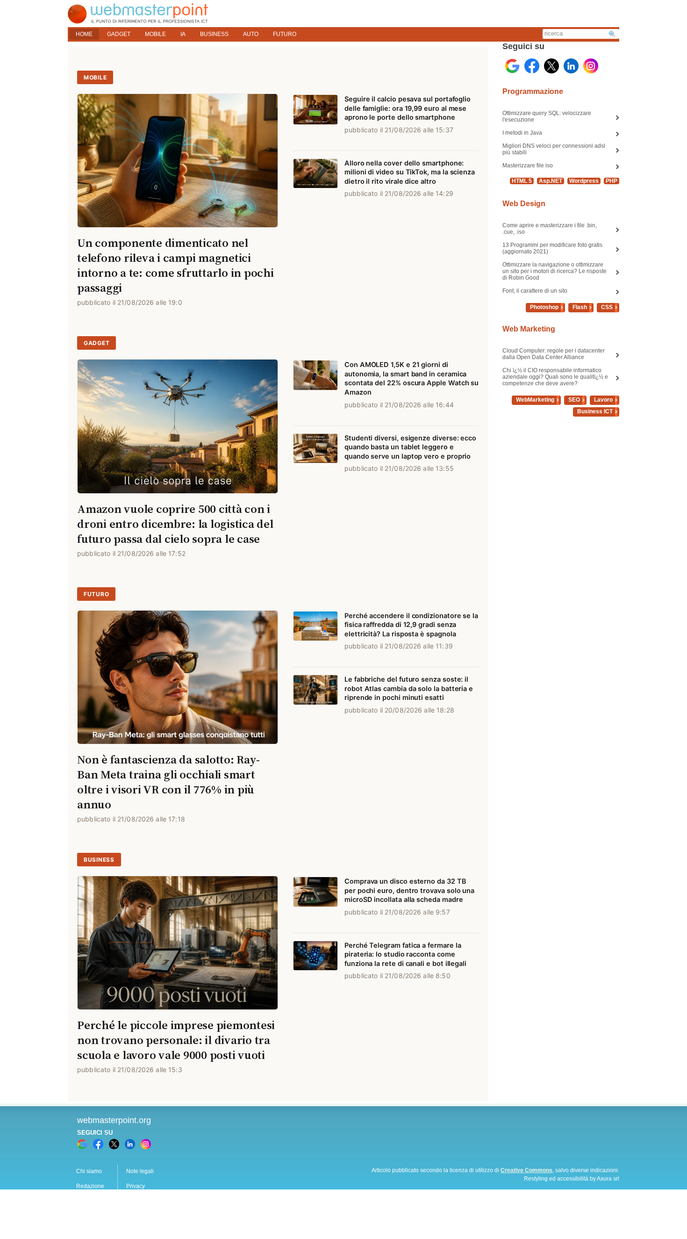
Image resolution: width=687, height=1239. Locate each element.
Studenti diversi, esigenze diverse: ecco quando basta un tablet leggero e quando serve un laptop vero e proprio (410, 447)
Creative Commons (526, 1170)
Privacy (135, 1186)
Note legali (140, 1171)
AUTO (250, 34)
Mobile (95, 77)
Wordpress (584, 181)
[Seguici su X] (551, 65)
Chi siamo (89, 1171)
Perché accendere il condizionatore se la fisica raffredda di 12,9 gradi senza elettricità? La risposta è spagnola (411, 625)
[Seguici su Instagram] (590, 65)
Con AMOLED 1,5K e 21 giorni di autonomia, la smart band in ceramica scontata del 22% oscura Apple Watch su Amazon (411, 378)
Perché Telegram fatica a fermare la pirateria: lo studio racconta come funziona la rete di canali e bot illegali (405, 954)
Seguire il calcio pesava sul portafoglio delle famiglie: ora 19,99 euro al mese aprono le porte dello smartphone (407, 108)
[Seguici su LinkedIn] (571, 65)
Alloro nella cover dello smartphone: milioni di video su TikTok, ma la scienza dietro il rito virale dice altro (409, 172)
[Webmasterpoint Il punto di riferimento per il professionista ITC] (138, 18)
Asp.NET (550, 181)
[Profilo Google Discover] (512, 65)
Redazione (90, 1186)
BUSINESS (214, 34)
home (84, 34)
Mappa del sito (145, 1201)
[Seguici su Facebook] (531, 65)
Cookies (86, 1216)
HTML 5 (522, 181)
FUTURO (284, 34)
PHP (611, 181)
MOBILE (155, 34)
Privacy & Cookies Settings (160, 1216)
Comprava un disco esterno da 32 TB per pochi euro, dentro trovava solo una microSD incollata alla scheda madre (409, 890)
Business (99, 859)
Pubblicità (88, 1201)
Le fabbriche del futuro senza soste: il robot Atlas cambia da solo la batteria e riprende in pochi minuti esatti (408, 688)
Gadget (96, 342)
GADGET (118, 34)
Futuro (96, 594)
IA (183, 34)
